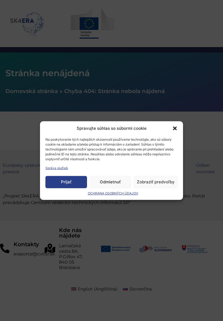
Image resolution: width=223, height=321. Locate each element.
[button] (175, 128)
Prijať (66, 181)
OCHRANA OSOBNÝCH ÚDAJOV (113, 193)
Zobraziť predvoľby (156, 181)
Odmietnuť (110, 181)
